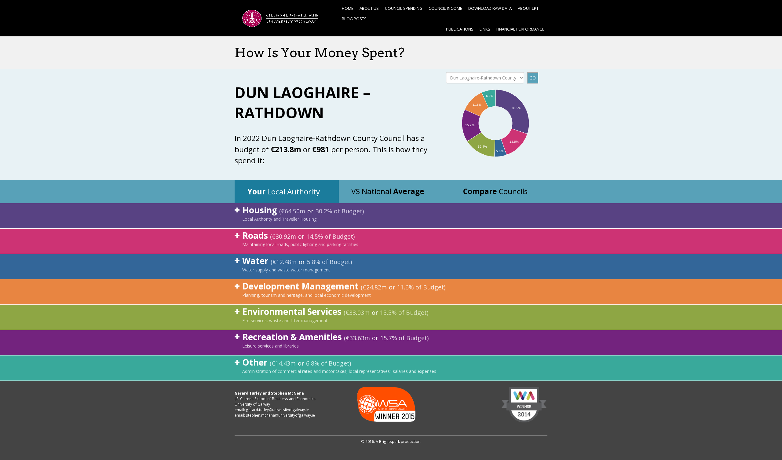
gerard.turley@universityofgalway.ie (277, 409)
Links (485, 29)
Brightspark (389, 441)
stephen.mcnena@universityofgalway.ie (280, 415)
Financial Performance (520, 29)
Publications (459, 29)
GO (532, 78)
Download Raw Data (490, 8)
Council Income (445, 8)
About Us (369, 8)
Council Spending (403, 8)
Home (347, 8)
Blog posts (354, 18)
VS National (387, 191)
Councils (495, 191)
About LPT (528, 8)
